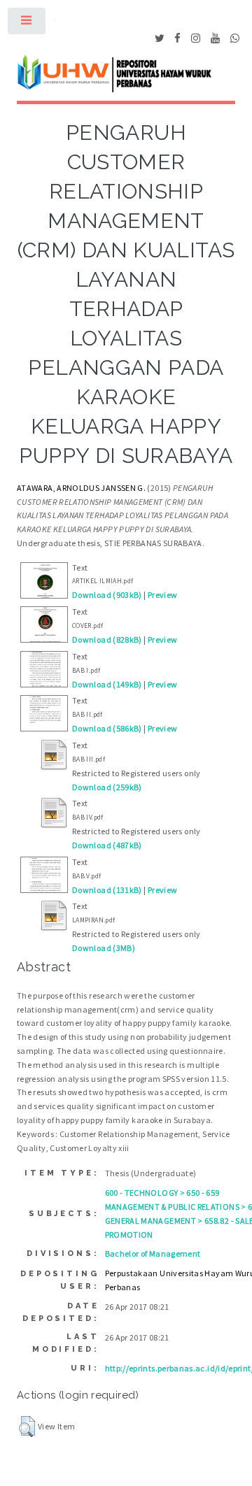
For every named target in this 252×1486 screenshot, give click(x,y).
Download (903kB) (107, 595)
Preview (163, 595)
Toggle (27, 24)
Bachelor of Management (153, 1253)
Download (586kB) (107, 728)
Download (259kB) (107, 787)
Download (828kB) (107, 639)
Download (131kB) (107, 890)
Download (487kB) (107, 845)
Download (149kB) (107, 684)
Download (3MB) (103, 948)
